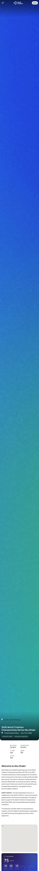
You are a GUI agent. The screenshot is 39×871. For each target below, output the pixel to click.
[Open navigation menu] (3, 3)
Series (35, 3)
